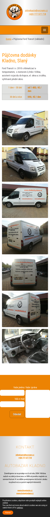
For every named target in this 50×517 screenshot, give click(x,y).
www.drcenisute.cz (25, 490)
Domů (8, 39)
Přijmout (8, 513)
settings (20, 508)
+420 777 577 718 (37, 14)
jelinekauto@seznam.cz (36, 10)
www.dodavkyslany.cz (25, 493)
